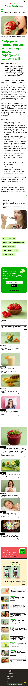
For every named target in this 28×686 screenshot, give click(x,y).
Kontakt (8, 681)
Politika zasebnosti (10, 676)
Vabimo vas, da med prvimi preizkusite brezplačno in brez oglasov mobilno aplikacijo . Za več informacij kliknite (10, 552)
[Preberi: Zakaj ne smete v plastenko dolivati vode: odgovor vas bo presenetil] (5, 602)
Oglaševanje (9, 679)
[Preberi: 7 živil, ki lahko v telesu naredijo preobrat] (10, 480)
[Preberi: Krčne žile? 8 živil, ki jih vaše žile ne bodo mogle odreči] (11, 460)
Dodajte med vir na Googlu (14, 684)
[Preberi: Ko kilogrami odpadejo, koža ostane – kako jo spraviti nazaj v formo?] (5, 633)
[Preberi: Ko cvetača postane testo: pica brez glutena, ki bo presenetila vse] (5, 664)
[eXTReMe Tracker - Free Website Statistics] (10, 671)
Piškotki (8, 678)
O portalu (11, 673)
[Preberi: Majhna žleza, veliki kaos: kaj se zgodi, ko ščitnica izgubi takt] (5, 595)
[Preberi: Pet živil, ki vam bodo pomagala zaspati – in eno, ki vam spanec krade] (10, 397)
